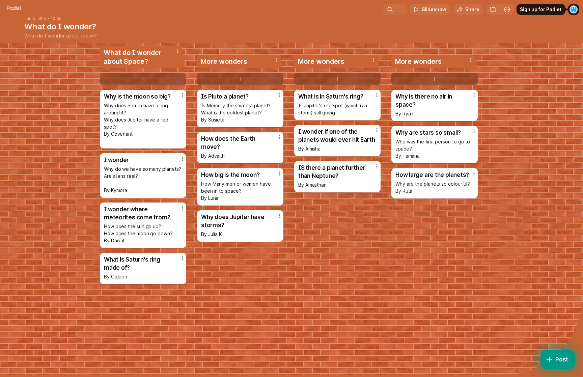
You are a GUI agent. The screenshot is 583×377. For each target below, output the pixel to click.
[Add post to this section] (143, 79)
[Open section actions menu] (177, 51)
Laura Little (35, 18)
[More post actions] (182, 95)
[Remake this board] (493, 9)
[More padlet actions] (507, 9)
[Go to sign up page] (573, 9)
